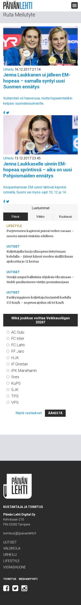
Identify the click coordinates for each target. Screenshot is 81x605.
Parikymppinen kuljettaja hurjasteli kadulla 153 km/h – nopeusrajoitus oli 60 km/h (38, 299)
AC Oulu (17, 332)
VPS (15, 402)
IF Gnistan (19, 364)
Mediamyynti (28, 579)
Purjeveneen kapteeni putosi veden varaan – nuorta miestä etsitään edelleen (40, 233)
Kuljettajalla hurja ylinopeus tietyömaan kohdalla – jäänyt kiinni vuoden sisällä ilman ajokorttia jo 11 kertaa (39, 256)
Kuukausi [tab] (65, 217)
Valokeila (11, 548)
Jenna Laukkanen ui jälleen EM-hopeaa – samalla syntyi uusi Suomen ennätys (36, 80)
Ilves (15, 377)
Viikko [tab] (40, 217)
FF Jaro (17, 351)
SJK (15, 389)
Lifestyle (14, 226)
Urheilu (8, 69)
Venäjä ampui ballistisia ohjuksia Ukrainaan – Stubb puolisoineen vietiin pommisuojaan (40, 279)
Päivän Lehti (17, 5)
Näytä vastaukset (29, 413)
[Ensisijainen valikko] (74, 5)
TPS (15, 396)
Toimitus (9, 579)
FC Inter (17, 338)
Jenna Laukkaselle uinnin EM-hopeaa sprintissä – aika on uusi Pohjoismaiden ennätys (37, 169)
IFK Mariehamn (24, 370)
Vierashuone (14, 567)
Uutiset (13, 246)
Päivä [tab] (15, 217)
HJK (15, 357)
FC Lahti (18, 345)
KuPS (16, 383)
